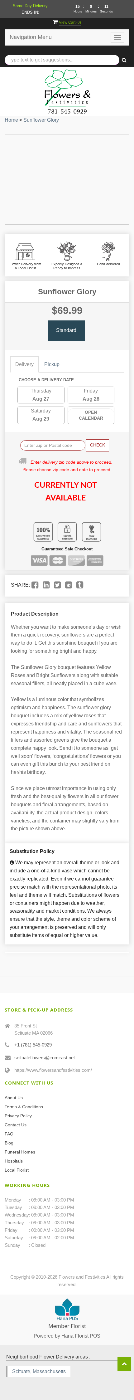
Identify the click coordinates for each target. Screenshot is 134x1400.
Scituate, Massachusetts (39, 1371)
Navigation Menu (31, 37)
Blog (9, 1142)
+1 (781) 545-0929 (33, 1044)
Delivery (24, 364)
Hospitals (14, 1161)
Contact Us (15, 1124)
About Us (14, 1097)
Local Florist (17, 1170)
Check (97, 444)
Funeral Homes (20, 1151)
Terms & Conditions (24, 1106)
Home (11, 120)
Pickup (52, 364)
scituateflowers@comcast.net (44, 1057)
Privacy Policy (18, 1115)
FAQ (9, 1133)
